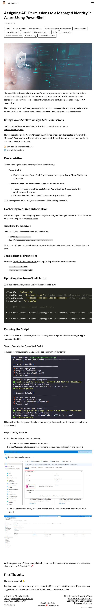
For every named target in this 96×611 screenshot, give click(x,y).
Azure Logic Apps (19, 28)
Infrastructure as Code (14, 36)
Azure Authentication (47, 36)
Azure (8, 28)
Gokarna (55, 605)
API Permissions (80, 28)
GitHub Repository (15, 150)
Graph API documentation (24, 261)
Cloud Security (30, 36)
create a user (32, 219)
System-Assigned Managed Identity (58, 28)
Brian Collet (13, 3)
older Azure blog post (14, 129)
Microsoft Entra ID (12, 32)
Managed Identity (35, 28)
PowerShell (27, 32)
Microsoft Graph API (42, 32)
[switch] (92, 3)
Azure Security (66, 32)
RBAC (55, 32)
